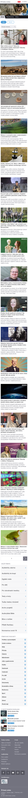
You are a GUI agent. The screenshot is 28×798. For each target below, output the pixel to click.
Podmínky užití (18, 792)
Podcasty (4, 761)
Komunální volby (6, 745)
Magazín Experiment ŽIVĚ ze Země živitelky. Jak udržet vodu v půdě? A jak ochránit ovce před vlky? (13, 518)
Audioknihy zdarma (8, 568)
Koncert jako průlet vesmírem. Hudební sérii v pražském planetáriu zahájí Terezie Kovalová (13, 195)
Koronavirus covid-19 (9, 630)
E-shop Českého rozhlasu (10, 709)
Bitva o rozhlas (7, 619)
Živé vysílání (4, 757)
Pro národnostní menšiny (10, 590)
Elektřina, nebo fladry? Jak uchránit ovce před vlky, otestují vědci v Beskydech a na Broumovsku (14, 225)
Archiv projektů (7, 608)
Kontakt (17, 752)
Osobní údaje (10, 792)
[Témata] (14, 9)
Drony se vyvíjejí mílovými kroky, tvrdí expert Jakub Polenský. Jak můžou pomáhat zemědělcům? (12, 430)
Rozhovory (10, 17)
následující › (25, 558)
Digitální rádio (6, 579)
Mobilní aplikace (5, 764)
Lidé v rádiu (18, 747)
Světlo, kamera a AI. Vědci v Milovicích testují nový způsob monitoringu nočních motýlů (13, 165)
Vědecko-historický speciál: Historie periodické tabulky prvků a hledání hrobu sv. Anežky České (13, 345)
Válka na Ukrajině (6, 743)
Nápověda (17, 745)
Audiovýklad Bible (8, 613)
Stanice (3, 747)
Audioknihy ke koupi (9, 573)
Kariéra (17, 749)
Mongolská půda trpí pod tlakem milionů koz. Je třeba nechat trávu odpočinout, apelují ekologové (13, 78)
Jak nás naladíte (19, 743)
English (3, 794)
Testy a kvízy (6, 596)
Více (17, 17)
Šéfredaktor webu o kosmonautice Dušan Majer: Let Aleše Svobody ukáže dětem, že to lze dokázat (14, 284)
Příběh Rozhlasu (7, 625)
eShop (3, 749)
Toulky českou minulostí (10, 602)
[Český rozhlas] (5, 2)
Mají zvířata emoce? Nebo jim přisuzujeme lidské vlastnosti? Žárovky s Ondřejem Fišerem (13, 47)
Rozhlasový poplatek (20, 754)
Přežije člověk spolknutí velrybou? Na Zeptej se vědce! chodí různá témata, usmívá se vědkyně (12, 314)
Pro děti (4, 585)
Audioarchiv (4, 759)
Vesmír (10, 22)
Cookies (3, 792)
